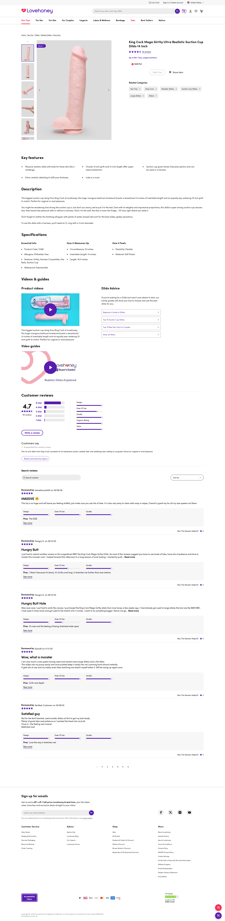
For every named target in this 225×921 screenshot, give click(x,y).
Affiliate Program (164, 864)
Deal (40, 46)
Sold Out (157, 72)
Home (23, 35)
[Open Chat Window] (218, 915)
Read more (129, 557)
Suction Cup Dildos (189, 89)
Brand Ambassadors (165, 868)
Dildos (37, 35)
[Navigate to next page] (128, 766)
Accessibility (162, 876)
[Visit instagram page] (180, 812)
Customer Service (30, 827)
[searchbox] (53, 477)
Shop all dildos (109, 334)
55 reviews (146, 52)
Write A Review (32, 433)
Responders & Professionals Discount (126, 852)
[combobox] (136, 11)
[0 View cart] (201, 11)
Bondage (120, 21)
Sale (133, 21)
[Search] (177, 11)
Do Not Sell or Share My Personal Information (174, 860)
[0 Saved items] (196, 11)
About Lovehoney (164, 832)
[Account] (190, 11)
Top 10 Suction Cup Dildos (113, 319)
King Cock (149, 89)
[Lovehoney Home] (37, 10)
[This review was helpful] (201, 531)
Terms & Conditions (165, 844)
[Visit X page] (170, 812)
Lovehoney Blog (72, 836)
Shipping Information (28, 836)
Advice (162, 21)
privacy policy (87, 818)
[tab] (44, 853)
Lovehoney (112, 27)
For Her (39, 21)
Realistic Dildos (46, 35)
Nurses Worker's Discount (122, 848)
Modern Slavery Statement (167, 872)
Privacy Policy (163, 848)
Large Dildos (135, 96)
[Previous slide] (39, 90)
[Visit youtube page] (189, 812)
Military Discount (119, 844)
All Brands (116, 836)
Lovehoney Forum (73, 844)
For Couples (68, 21)
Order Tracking (26, 848)
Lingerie (84, 21)
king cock (56, 35)
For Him (52, 21)
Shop (115, 827)
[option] (74, 90)
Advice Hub (71, 832)
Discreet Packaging (28, 840)
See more (27, 522)
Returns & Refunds (27, 844)
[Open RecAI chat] (218, 907)
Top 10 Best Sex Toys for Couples (116, 327)
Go (91, 813)
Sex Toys (25, 21)
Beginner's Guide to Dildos (114, 312)
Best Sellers (147, 21)
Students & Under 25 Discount (123, 840)
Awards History (163, 836)
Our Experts (71, 840)
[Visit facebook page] (161, 812)
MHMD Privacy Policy (165, 852)
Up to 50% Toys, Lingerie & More (143, 58)
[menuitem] (27, 20)
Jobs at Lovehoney (164, 840)
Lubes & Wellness (101, 21)
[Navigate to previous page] (96, 766)
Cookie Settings (163, 856)
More (161, 827)
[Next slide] (108, 90)
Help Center (25, 832)
